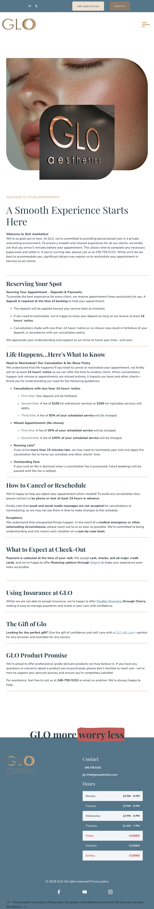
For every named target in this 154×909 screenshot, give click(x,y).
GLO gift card (125, 633)
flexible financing (109, 601)
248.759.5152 (93, 767)
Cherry (95, 563)
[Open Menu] (145, 25)
